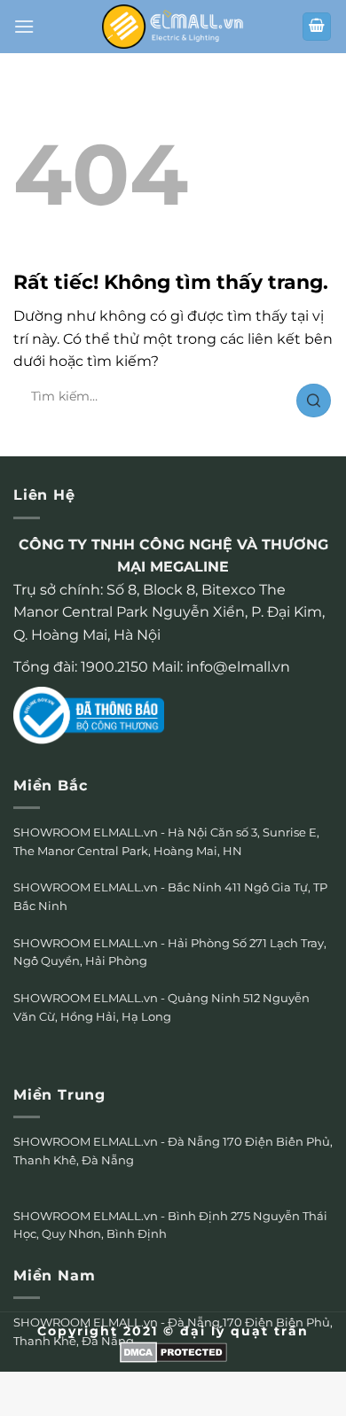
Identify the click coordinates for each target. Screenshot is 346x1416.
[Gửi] (313, 401)
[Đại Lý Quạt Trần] (173, 26)
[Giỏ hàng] (317, 27)
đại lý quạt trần (244, 1331)
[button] (24, 26)
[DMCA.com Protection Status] (173, 1351)
